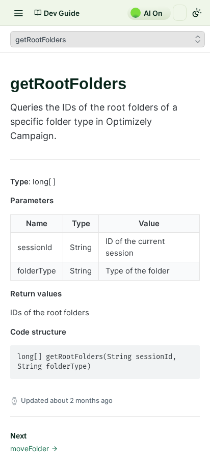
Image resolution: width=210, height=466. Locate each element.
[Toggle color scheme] (197, 13)
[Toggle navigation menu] (18, 13)
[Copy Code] (187, 354)
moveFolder (29, 448)
